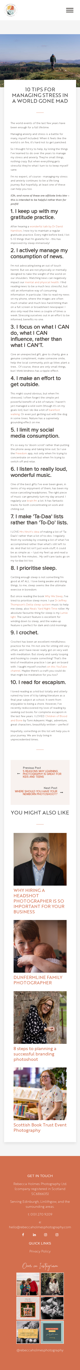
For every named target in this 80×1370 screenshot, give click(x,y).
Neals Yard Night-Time (43, 608)
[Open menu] (69, 10)
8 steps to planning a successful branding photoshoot (35, 1054)
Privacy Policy (40, 1251)
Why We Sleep (54, 596)
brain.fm (32, 500)
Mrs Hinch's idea (29, 531)
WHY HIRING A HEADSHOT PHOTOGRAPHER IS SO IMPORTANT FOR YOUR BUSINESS (39, 900)
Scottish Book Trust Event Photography (40, 1127)
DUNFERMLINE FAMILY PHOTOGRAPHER (38, 980)
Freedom (21, 453)
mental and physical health (42, 282)
